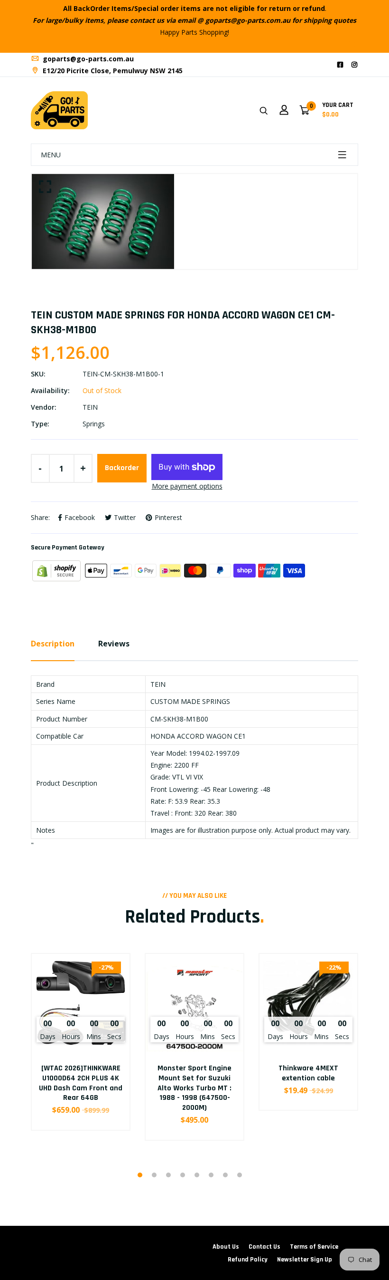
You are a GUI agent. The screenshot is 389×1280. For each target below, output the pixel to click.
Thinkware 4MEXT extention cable (308, 1073)
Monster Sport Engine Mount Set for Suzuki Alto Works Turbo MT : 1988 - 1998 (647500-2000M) (194, 1088)
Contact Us (264, 1246)
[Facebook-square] (340, 64)
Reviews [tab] (114, 643)
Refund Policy (248, 1259)
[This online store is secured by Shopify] (57, 569)
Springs (94, 423)
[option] (194, 221)
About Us (226, 1246)
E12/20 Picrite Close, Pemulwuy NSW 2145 (112, 70)
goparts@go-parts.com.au (87, 58)
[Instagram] (354, 64)
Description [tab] (52, 643)
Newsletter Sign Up (304, 1259)
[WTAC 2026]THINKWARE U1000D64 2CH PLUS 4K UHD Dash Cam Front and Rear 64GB (80, 1083)
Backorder (122, 468)
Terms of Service (314, 1246)
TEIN (90, 407)
